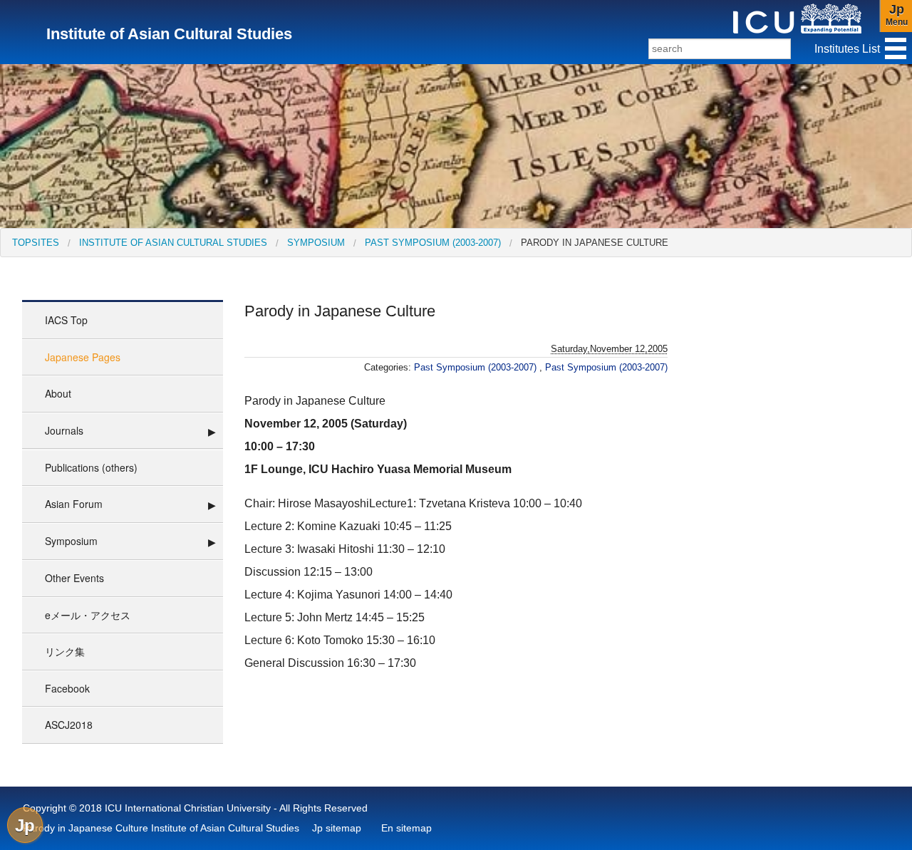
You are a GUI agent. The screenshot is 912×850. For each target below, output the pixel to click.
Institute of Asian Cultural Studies (173, 242)
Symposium (316, 242)
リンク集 (65, 651)
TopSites (35, 242)
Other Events (74, 578)
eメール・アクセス (87, 615)
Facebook (67, 688)
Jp (25, 825)
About (58, 393)
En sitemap (406, 828)
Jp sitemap (336, 828)
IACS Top (66, 320)
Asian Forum (74, 504)
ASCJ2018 (69, 724)
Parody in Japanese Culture (594, 242)
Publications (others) (91, 467)
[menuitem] (35, 242)
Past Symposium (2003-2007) (433, 242)
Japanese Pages (82, 357)
